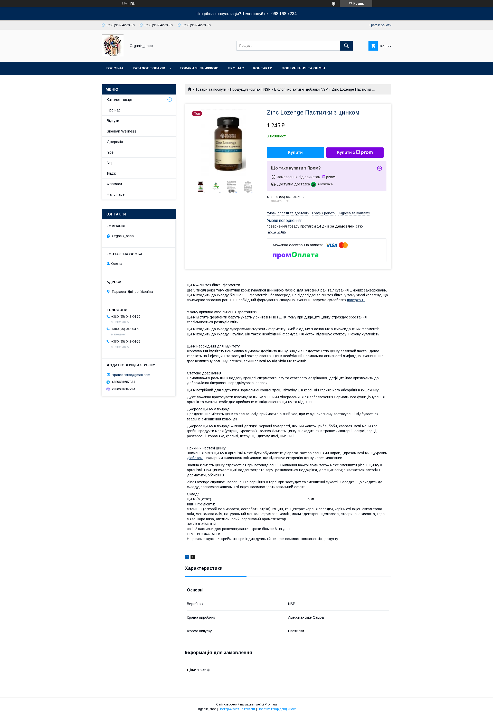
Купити (295, 152)
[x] (193, 558)
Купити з (346, 152)
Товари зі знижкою (199, 68)
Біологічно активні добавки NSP (301, 89)
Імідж (111, 173)
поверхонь (356, 300)
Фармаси (114, 184)
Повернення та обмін (303, 68)
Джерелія (115, 142)
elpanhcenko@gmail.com (130, 374)
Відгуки (113, 121)
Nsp (110, 163)
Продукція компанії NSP (250, 89)
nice (110, 152)
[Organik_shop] (113, 55)
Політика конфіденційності (277, 709)
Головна (115, 68)
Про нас (236, 68)
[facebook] (187, 558)
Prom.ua (271, 704)
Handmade (116, 194)
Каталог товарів (149, 68)
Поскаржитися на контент (237, 709)
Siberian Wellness (121, 131)
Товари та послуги (210, 89)
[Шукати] (346, 46)
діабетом (195, 458)
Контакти (262, 68)
